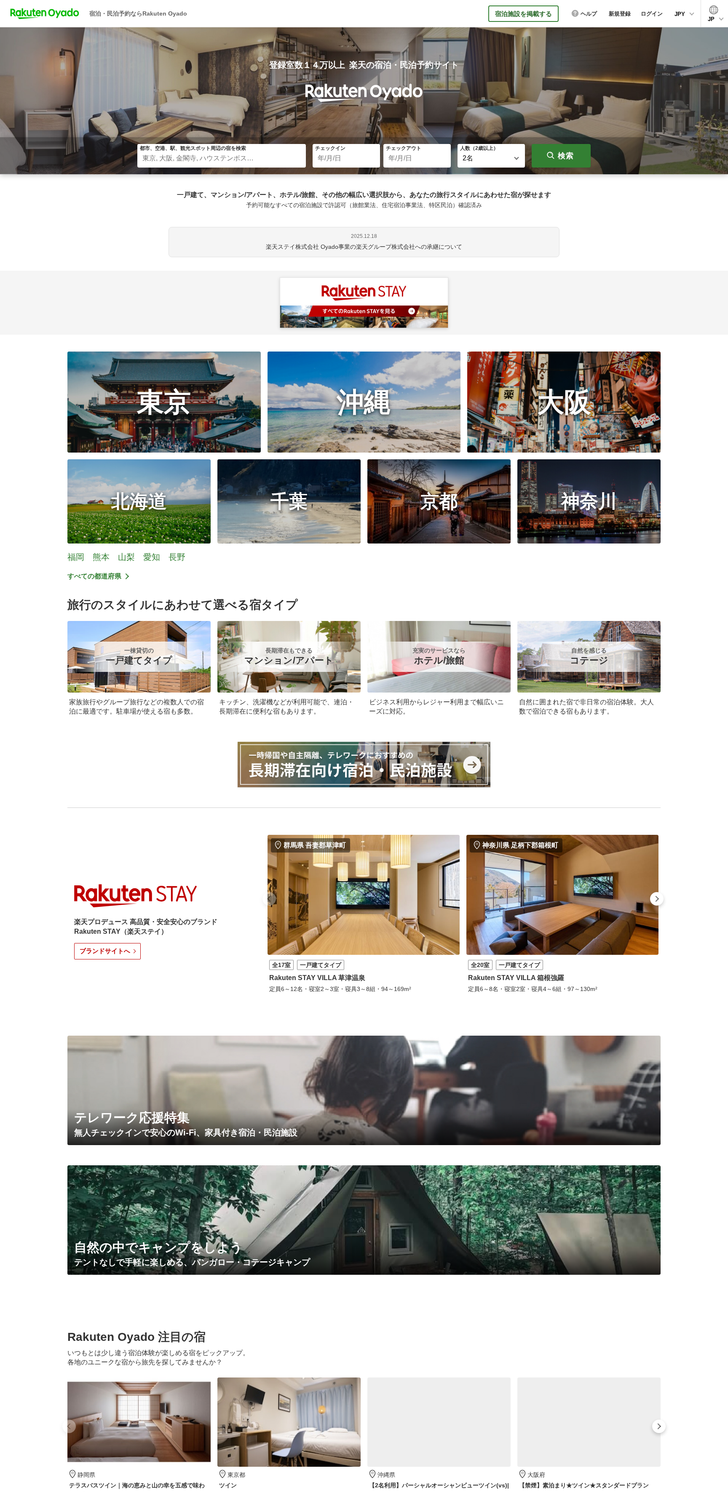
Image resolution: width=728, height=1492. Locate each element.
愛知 (151, 557)
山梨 (126, 557)
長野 (177, 557)
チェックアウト (403, 148)
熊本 (101, 557)
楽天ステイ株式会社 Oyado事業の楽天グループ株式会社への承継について (364, 246)
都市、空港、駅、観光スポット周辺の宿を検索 (193, 148)
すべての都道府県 (94, 576)
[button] (269, 899)
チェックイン (330, 148)
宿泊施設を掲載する (523, 13)
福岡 (75, 557)
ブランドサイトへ (105, 950)
